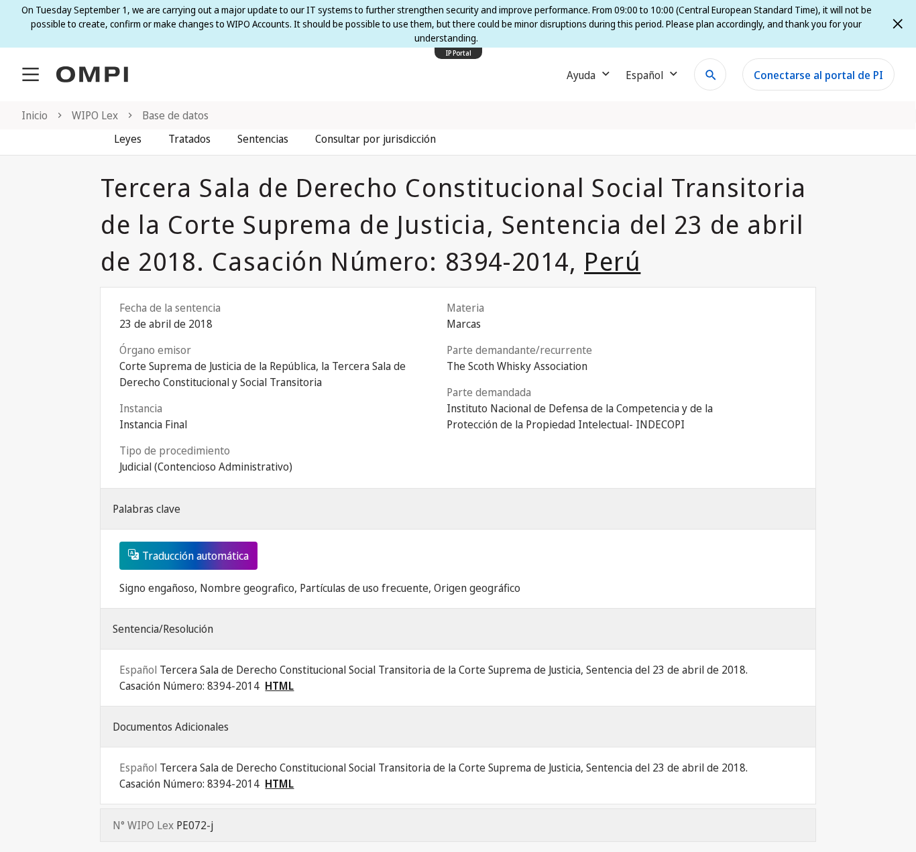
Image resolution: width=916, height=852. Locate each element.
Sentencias (262, 138)
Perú (612, 260)
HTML (279, 685)
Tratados (189, 138)
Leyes (127, 138)
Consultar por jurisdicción (375, 138)
